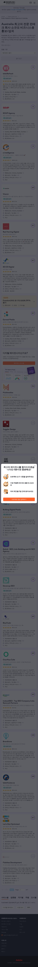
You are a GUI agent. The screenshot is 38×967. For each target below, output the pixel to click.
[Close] (35, 466)
